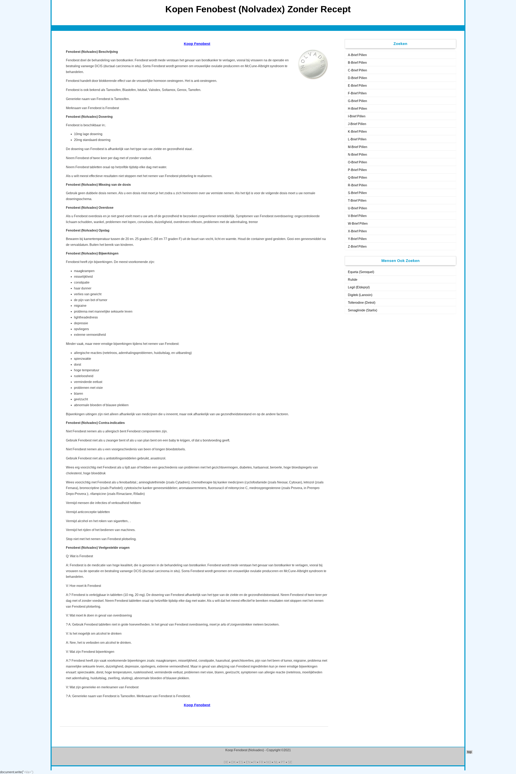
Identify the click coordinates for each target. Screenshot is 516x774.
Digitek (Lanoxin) (360, 295)
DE (226, 762)
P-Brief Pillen (357, 170)
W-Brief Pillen (358, 223)
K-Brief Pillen (357, 131)
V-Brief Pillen (357, 216)
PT (283, 762)
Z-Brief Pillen (357, 246)
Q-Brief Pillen (357, 177)
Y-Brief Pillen (357, 239)
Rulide (352, 279)
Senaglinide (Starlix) (362, 310)
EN (248, 762)
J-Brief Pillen (357, 124)
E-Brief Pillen (357, 85)
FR (261, 762)
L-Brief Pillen (357, 139)
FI (254, 762)
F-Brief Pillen (357, 93)
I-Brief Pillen (356, 116)
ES (241, 762)
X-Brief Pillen (357, 231)
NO (268, 762)
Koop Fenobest (197, 44)
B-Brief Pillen (357, 62)
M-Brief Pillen (357, 147)
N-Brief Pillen (357, 154)
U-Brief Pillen (357, 208)
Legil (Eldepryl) (359, 287)
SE (290, 762)
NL (276, 762)
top (469, 752)
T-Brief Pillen (357, 200)
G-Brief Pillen (357, 101)
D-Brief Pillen (357, 78)
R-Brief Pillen (357, 185)
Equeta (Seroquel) (361, 272)
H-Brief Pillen (357, 108)
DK (233, 762)
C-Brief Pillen (357, 70)
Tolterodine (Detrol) (361, 302)
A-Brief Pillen (357, 55)
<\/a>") (28, 772)
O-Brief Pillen (357, 162)
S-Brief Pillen (357, 193)
